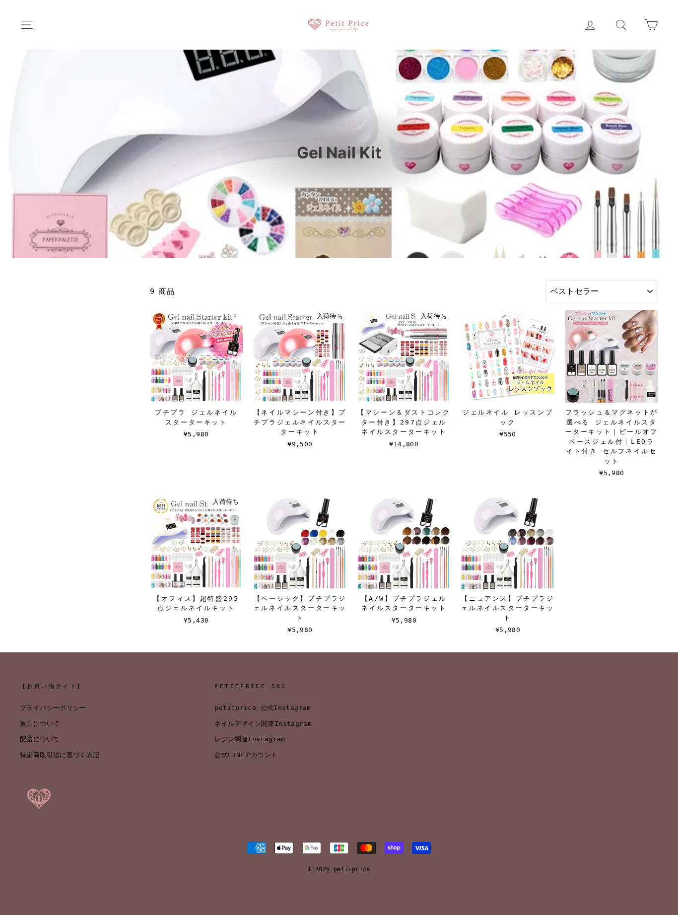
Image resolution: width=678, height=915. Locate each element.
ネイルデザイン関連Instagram (263, 723)
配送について (40, 739)
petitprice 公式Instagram (262, 707)
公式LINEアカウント (245, 755)
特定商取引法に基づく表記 (60, 755)
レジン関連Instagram (249, 739)
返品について (40, 723)
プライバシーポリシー (53, 707)
